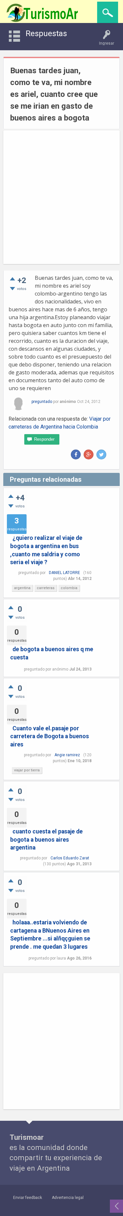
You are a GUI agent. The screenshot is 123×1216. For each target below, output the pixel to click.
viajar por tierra (27, 770)
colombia (69, 588)
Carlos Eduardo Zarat (70, 858)
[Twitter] (101, 454)
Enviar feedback (27, 1197)
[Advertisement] (61, 197)
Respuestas (46, 33)
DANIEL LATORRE (64, 572)
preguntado (41, 401)
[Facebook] (76, 454)
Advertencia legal (68, 1197)
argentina (22, 588)
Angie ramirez (67, 755)
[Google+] (88, 454)
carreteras (45, 588)
